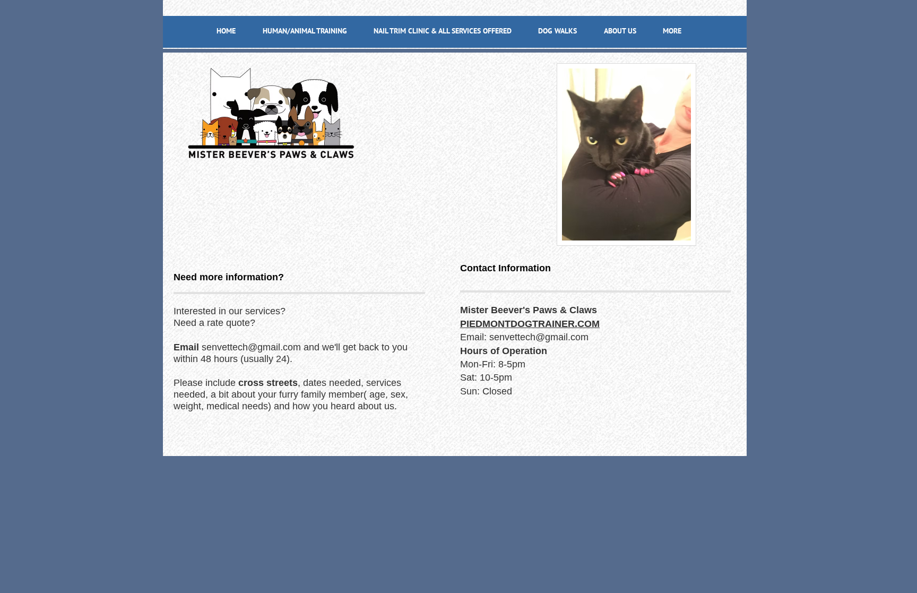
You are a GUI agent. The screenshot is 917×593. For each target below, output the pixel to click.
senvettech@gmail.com (251, 347)
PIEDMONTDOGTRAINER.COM (530, 324)
